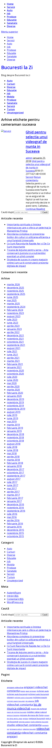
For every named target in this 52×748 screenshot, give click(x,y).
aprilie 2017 (13, 491)
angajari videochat (15, 687)
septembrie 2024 (16, 306)
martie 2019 (13, 424)
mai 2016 (12, 517)
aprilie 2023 (13, 325)
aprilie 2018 (13, 456)
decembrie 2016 (15, 504)
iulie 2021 (12, 351)
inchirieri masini (40, 697)
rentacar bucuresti (37, 718)
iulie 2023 (12, 319)
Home (10, 4)
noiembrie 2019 (15, 402)
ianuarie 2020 (14, 396)
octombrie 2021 (15, 341)
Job (8, 13)
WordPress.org (15, 602)
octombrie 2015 (15, 536)
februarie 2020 (15, 392)
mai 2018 (12, 453)
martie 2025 (13, 303)
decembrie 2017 (15, 469)
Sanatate (12, 23)
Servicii (11, 7)
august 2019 (13, 412)
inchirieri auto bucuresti (17, 694)
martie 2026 (13, 284)
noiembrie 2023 (15, 313)
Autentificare (14, 592)
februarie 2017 (15, 498)
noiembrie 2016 (15, 507)
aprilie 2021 (13, 357)
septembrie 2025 (16, 294)
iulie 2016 (12, 514)
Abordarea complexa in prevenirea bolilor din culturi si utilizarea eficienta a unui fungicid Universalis (28, 237)
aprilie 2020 (13, 386)
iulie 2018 (12, 447)
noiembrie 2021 (15, 338)
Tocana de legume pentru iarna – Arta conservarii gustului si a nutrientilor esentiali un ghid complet (27, 253)
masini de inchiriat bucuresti (16, 712)
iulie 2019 (12, 415)
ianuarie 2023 (14, 329)
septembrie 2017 (16, 475)
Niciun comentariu (33, 178)
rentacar (25, 719)
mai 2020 (12, 383)
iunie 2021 (12, 354)
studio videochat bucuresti (39, 722)
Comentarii (15, 599)
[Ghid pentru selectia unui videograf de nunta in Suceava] (6, 131)
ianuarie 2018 (14, 466)
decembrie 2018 (15, 434)
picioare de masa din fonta (32, 715)
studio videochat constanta (24, 725)
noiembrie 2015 (15, 533)
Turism (11, 109)
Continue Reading (35, 209)
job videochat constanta (23, 702)
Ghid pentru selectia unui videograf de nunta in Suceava (37, 141)
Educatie (12, 19)
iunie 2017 (12, 485)
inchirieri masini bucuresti (16, 701)
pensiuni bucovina (13, 715)
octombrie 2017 (15, 472)
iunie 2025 (12, 297)
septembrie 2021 (16, 345)
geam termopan (31, 691)
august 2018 (13, 443)
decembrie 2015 (15, 530)
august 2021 (13, 348)
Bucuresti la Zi (17, 67)
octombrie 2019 (15, 405)
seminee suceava (24, 722)
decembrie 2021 (15, 335)
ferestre (22, 691)
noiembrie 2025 (15, 290)
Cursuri (11, 83)
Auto (10, 10)
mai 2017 (12, 488)
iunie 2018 (12, 450)
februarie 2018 (15, 463)
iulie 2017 (12, 482)
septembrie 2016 (16, 510)
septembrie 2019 (16, 408)
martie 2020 (13, 389)
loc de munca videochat (24, 706)
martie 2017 (13, 494)
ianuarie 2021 (14, 367)
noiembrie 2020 (15, 370)
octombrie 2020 (15, 373)
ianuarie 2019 (14, 431)
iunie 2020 (12, 380)
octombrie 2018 (15, 440)
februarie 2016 (15, 523)
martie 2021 (13, 361)
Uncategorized (15, 112)
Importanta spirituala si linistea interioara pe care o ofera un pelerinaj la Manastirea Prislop (29, 227)
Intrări (12, 595)
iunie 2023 (12, 322)
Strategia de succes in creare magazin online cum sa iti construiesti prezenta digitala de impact (27, 262)
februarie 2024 (15, 310)
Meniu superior (9, 31)
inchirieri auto (43, 691)
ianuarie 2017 (14, 501)
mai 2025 (12, 300)
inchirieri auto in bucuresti (23, 698)
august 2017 (13, 479)
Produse (11, 16)
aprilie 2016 (13, 520)
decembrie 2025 (15, 287)
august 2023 (13, 316)
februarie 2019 (15, 427)
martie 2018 (13, 459)
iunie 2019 (12, 418)
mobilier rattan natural (37, 712)
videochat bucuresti (29, 729)
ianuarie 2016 (14, 526)
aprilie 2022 (13, 332)
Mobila (10, 96)
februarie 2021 (15, 364)
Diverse (11, 26)
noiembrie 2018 (15, 437)
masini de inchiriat (39, 708)
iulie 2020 (12, 376)
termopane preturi (16, 729)
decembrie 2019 (15, 399)
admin (29, 158)
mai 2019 (12, 421)
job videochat (29, 701)
